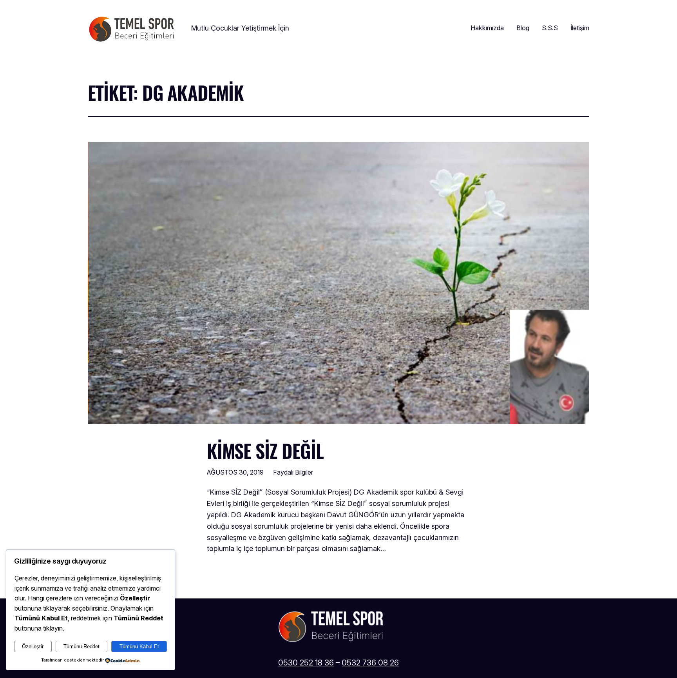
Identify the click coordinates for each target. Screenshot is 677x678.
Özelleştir (32, 646)
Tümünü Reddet (81, 646)
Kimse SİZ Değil (265, 450)
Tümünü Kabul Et (139, 646)
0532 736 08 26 (370, 662)
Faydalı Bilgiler (293, 472)
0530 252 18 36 (306, 662)
